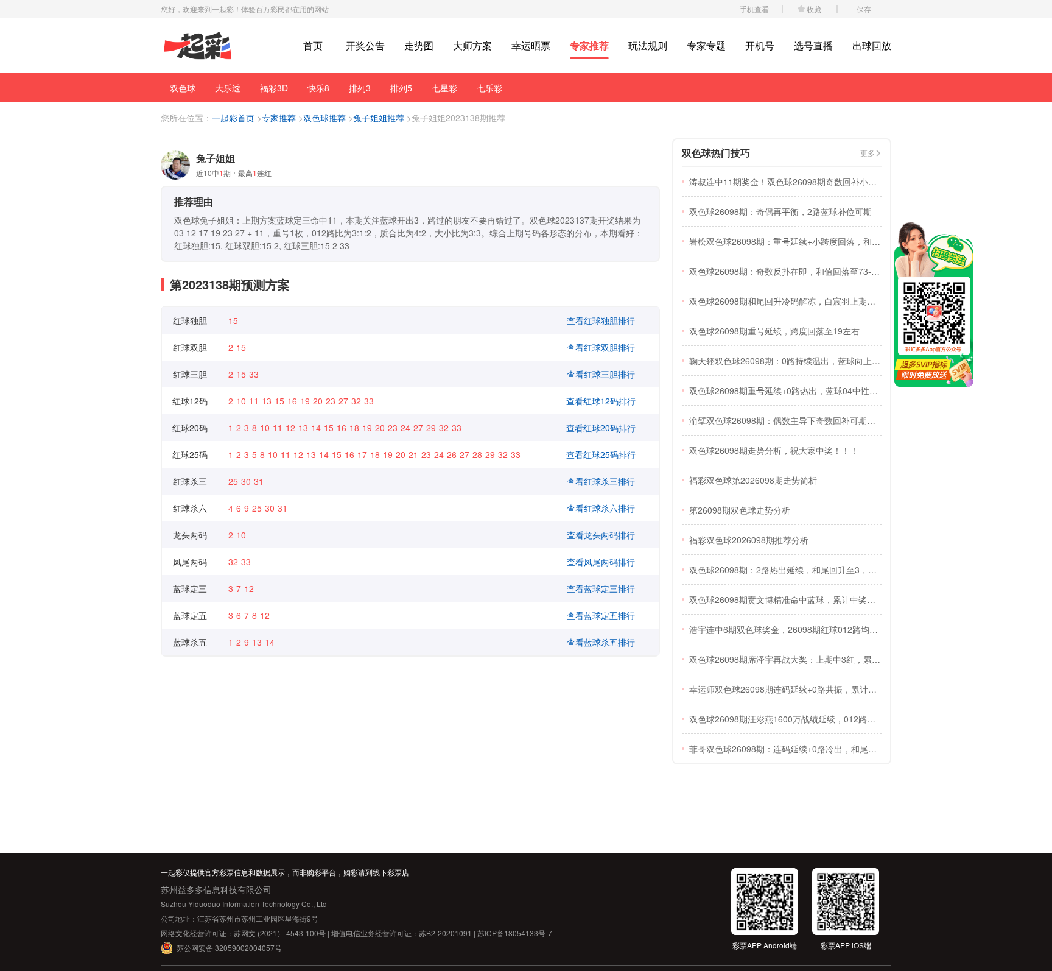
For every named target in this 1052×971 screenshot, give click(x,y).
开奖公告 (365, 45)
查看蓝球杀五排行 (601, 642)
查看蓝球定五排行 (601, 615)
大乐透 (227, 88)
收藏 (814, 9)
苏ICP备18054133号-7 (514, 933)
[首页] (197, 46)
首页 (313, 45)
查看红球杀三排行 (601, 481)
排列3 (360, 88)
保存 (864, 9)
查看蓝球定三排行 (601, 588)
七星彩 (444, 88)
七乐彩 (489, 88)
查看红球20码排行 (601, 428)
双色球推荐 (324, 117)
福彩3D (274, 88)
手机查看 (754, 9)
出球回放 (871, 45)
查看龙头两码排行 (601, 535)
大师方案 (472, 45)
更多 (867, 152)
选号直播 (813, 45)
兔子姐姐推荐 (378, 117)
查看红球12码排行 (601, 401)
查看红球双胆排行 (601, 347)
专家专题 (706, 45)
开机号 (759, 45)
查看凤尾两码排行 (601, 562)
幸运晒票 (530, 45)
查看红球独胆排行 (601, 320)
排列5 (401, 88)
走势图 (418, 45)
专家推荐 (589, 45)
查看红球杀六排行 (601, 508)
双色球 (182, 88)
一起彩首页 (233, 117)
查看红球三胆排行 (601, 374)
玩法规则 (647, 45)
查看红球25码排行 (601, 454)
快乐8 (318, 88)
